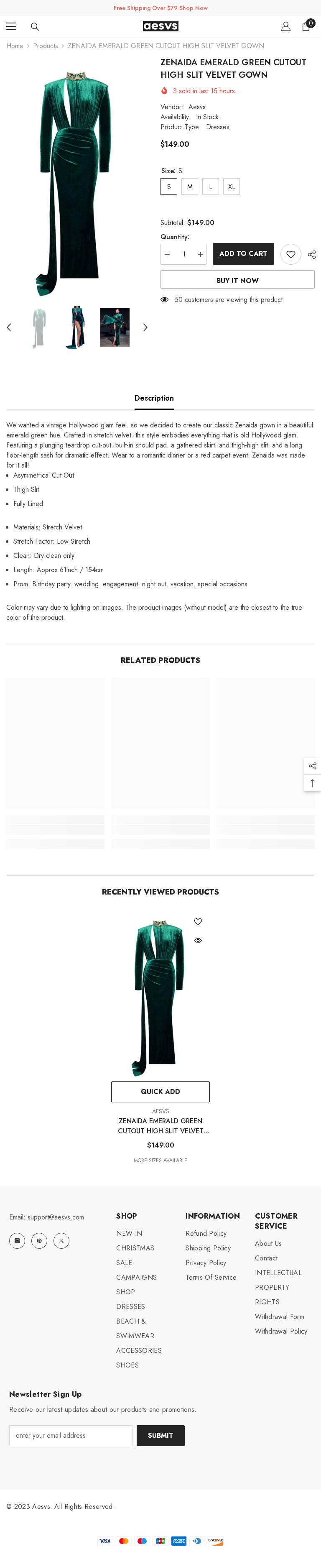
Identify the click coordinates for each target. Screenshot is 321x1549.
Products (45, 46)
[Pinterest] (39, 1241)
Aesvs (197, 107)
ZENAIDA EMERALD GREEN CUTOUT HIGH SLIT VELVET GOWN (161, 1126)
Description (154, 398)
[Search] (35, 27)
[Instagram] (17, 1241)
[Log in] (285, 26)
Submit (160, 1435)
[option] (77, 176)
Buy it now (238, 281)
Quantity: (174, 237)
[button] (9, 327)
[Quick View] (198, 940)
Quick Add (160, 1092)
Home (14, 46)
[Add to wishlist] (290, 254)
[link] (55, 830)
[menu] (11, 26)
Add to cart (243, 253)
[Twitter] (61, 1241)
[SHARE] (308, 255)
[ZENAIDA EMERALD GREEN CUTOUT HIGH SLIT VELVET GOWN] (160, 993)
